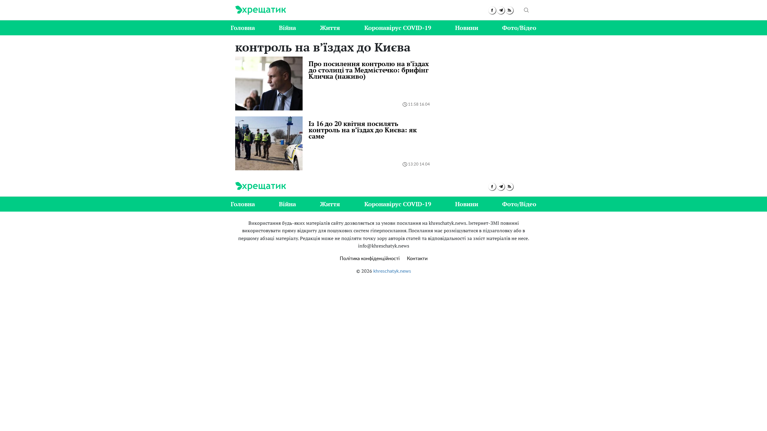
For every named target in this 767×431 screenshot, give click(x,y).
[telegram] (501, 10)
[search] (526, 10)
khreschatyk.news (392, 271)
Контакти (417, 258)
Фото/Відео (519, 28)
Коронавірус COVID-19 (397, 28)
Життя (330, 28)
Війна (287, 28)
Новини (466, 28)
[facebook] (492, 10)
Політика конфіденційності (370, 258)
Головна (243, 28)
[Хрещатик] (260, 10)
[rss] (509, 10)
